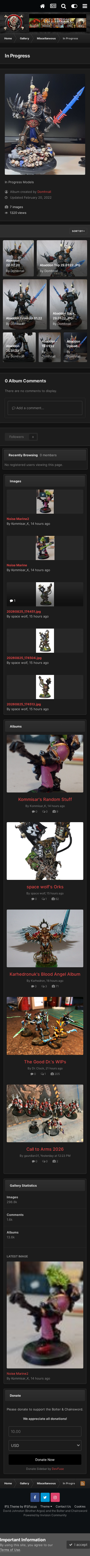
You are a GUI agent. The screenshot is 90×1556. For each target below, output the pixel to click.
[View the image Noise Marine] (45, 548)
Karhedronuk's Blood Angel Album (45, 974)
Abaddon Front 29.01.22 (24, 318)
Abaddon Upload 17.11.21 (73, 346)
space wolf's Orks (45, 886)
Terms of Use (10, 1550)
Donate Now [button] (45, 1460)
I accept (79, 1544)
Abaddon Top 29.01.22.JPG (60, 265)
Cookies (79, 1506)
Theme (45, 1506)
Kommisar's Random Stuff (45, 799)
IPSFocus (30, 1506)
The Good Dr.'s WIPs (45, 1061)
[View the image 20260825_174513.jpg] (45, 687)
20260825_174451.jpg (24, 611)
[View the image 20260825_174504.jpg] (45, 641)
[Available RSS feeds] (82, 1483)
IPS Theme (12, 1506)
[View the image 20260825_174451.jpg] (45, 594)
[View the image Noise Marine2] (45, 502)
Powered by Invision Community (45, 1515)
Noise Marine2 (18, 519)
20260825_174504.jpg (24, 658)
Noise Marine (17, 565)
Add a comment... (29, 408)
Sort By (77, 231)
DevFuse (58, 1469)
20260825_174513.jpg (24, 704)
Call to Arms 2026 (45, 1149)
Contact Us (63, 1506)
